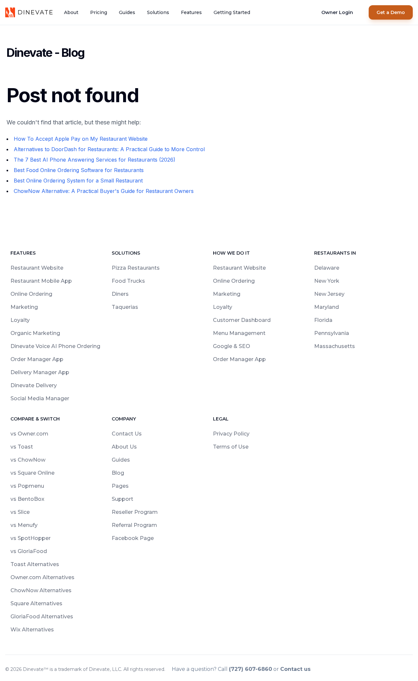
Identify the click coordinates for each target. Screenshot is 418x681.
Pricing (98, 12)
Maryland (326, 307)
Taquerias (125, 307)
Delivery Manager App (39, 372)
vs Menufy (24, 525)
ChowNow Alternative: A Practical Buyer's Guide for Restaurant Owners (104, 191)
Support (122, 499)
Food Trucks (128, 281)
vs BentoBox (27, 499)
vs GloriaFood (28, 551)
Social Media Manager (39, 398)
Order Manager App (36, 359)
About (71, 12)
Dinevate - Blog (45, 52)
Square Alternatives (36, 603)
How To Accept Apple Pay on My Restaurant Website (81, 138)
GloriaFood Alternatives (41, 616)
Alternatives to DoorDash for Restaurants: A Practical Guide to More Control (109, 149)
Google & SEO (231, 346)
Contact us (295, 669)
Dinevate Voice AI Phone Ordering (55, 346)
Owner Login (337, 12)
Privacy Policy (231, 434)
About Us (124, 447)
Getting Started (232, 12)
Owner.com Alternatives (42, 577)
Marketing (24, 307)
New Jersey (329, 294)
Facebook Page (133, 538)
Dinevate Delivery (33, 385)
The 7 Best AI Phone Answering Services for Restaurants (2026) (94, 159)
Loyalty (20, 320)
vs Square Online (32, 473)
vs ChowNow (27, 460)
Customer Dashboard (242, 320)
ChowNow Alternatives (41, 590)
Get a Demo (391, 12)
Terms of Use (231, 447)
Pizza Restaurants (136, 268)
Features (191, 12)
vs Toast (21, 447)
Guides (127, 12)
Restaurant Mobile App (41, 281)
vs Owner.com (29, 434)
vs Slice (20, 512)
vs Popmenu (27, 486)
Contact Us (127, 434)
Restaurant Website (36, 268)
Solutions (158, 12)
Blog (118, 473)
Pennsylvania (331, 333)
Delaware (326, 268)
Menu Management (239, 333)
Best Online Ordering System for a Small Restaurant (78, 180)
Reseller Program (135, 512)
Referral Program (134, 525)
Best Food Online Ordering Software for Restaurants (79, 170)
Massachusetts (334, 346)
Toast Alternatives (34, 564)
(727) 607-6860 (250, 669)
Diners (120, 294)
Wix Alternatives (32, 629)
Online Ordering (31, 294)
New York (326, 281)
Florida (323, 320)
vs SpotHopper (30, 538)
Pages (120, 486)
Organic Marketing (35, 333)
